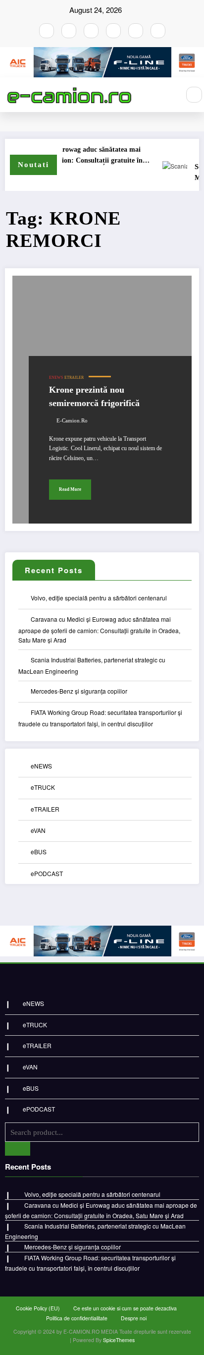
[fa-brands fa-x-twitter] (113, 30)
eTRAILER (74, 377)
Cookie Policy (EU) (38, 1308)
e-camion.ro (72, 420)
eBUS (39, 851)
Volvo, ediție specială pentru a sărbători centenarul (99, 597)
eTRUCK (43, 787)
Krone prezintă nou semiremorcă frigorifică (94, 396)
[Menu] (166, 94)
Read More (70, 489)
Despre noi (134, 1318)
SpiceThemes (119, 1340)
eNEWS (56, 377)
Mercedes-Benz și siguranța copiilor (79, 691)
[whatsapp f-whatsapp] (135, 30)
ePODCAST (47, 873)
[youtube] (91, 30)
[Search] (194, 95)
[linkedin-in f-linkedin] (158, 30)
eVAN (38, 830)
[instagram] (68, 30)
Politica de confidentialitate (76, 1318)
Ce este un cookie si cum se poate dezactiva (125, 1308)
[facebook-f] (46, 30)
